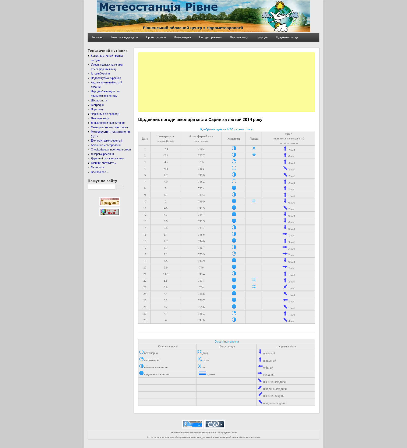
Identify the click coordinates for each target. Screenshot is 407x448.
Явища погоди (239, 37)
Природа (262, 37)
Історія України (100, 73)
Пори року (97, 109)
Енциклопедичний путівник (108, 122)
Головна (97, 37)
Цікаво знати (99, 100)
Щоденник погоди (287, 37)
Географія (97, 105)
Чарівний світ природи (105, 113)
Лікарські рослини (102, 154)
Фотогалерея (182, 37)
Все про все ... (100, 172)
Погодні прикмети (210, 37)
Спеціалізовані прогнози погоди (111, 149)
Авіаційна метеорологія (106, 145)
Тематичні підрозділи (124, 37)
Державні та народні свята (107, 158)
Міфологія (97, 167)
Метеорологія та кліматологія (109, 127)
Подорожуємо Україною (106, 78)
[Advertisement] (226, 82)
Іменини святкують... (104, 162)
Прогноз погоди (156, 37)
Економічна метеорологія (107, 140)
